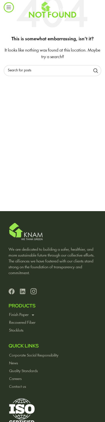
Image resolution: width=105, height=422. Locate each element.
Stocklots (16, 330)
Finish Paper (19, 315)
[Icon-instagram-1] (34, 291)
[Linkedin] (23, 291)
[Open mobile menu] (8, 7)
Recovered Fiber (22, 323)
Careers (15, 379)
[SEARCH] (95, 70)
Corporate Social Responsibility (33, 355)
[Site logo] (52, 7)
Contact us (17, 387)
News (13, 363)
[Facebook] (12, 291)
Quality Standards (23, 371)
